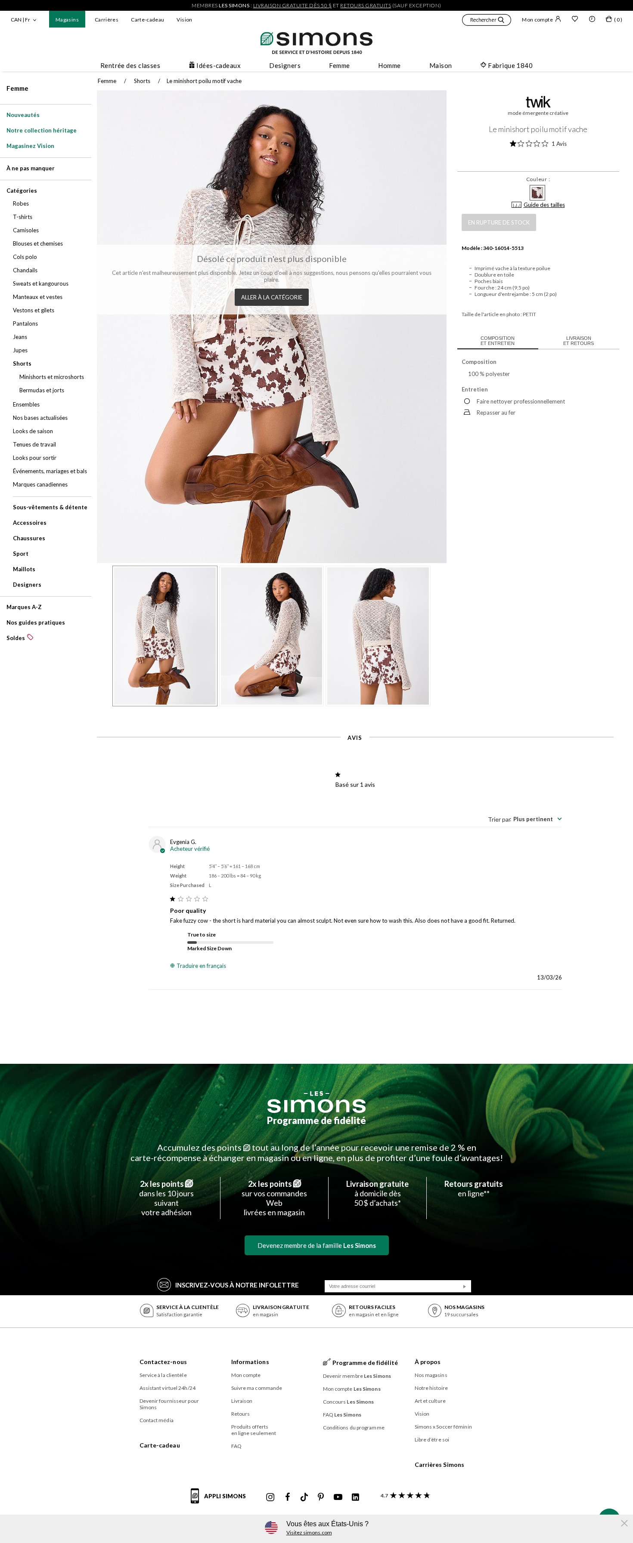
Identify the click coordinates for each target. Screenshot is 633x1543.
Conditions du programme (354, 1427)
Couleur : (538, 179)
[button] (486, 21)
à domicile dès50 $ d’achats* (377, 1193)
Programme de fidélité (316, 1120)
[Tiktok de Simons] (304, 1497)
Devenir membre (357, 1376)
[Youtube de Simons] (338, 1497)
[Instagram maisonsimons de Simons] (270, 1497)
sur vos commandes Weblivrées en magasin (274, 1198)
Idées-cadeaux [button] (218, 65)
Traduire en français (201, 965)
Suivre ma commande (256, 1388)
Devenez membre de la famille (317, 1245)
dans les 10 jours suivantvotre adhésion (166, 1198)
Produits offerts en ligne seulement (253, 1429)
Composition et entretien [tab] (498, 341)
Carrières (106, 19)
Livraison (242, 1401)
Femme (17, 88)
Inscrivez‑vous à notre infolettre (237, 1285)
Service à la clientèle (163, 1375)
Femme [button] (339, 65)
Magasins (67, 19)
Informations (250, 1361)
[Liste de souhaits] (575, 20)
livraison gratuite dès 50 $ (292, 5)
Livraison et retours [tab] (578, 341)
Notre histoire (431, 1388)
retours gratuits (365, 5)
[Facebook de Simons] (287, 1497)
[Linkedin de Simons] (355, 1497)
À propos (428, 1361)
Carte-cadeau (147, 19)
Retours (240, 1414)
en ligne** (473, 1188)
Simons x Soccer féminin (443, 1426)
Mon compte (537, 19)
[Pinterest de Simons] (320, 1497)
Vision (184, 19)
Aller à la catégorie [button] (271, 297)
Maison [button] (440, 65)
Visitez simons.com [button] (309, 1532)
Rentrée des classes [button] (130, 65)
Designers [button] (285, 65)
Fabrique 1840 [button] (510, 65)
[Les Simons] (316, 1102)
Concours (348, 1401)
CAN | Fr (20, 19)
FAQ (236, 1446)
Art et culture (430, 1401)
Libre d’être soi (432, 1439)
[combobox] (525, 819)
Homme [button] (389, 65)
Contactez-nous (163, 1361)
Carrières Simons (440, 1464)
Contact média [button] (157, 1420)
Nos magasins (431, 1375)
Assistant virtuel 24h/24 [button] (167, 1388)
